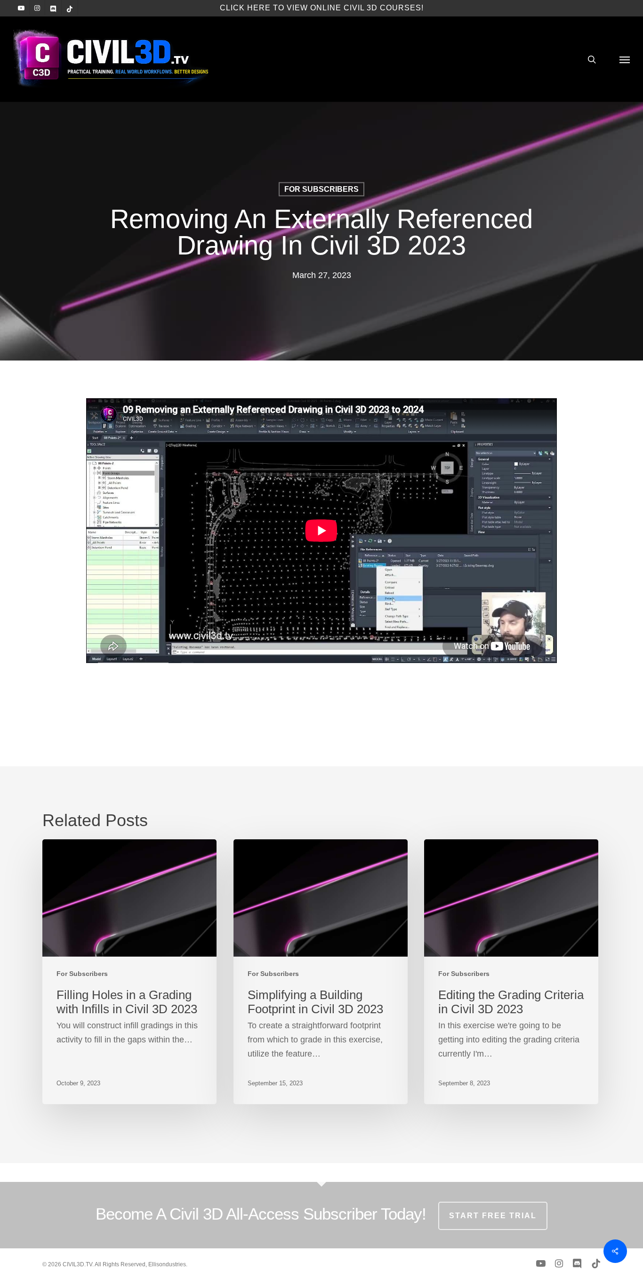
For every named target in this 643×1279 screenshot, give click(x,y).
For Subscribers (321, 189)
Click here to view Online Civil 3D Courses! (322, 8)
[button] (624, 59)
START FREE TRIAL (493, 1216)
